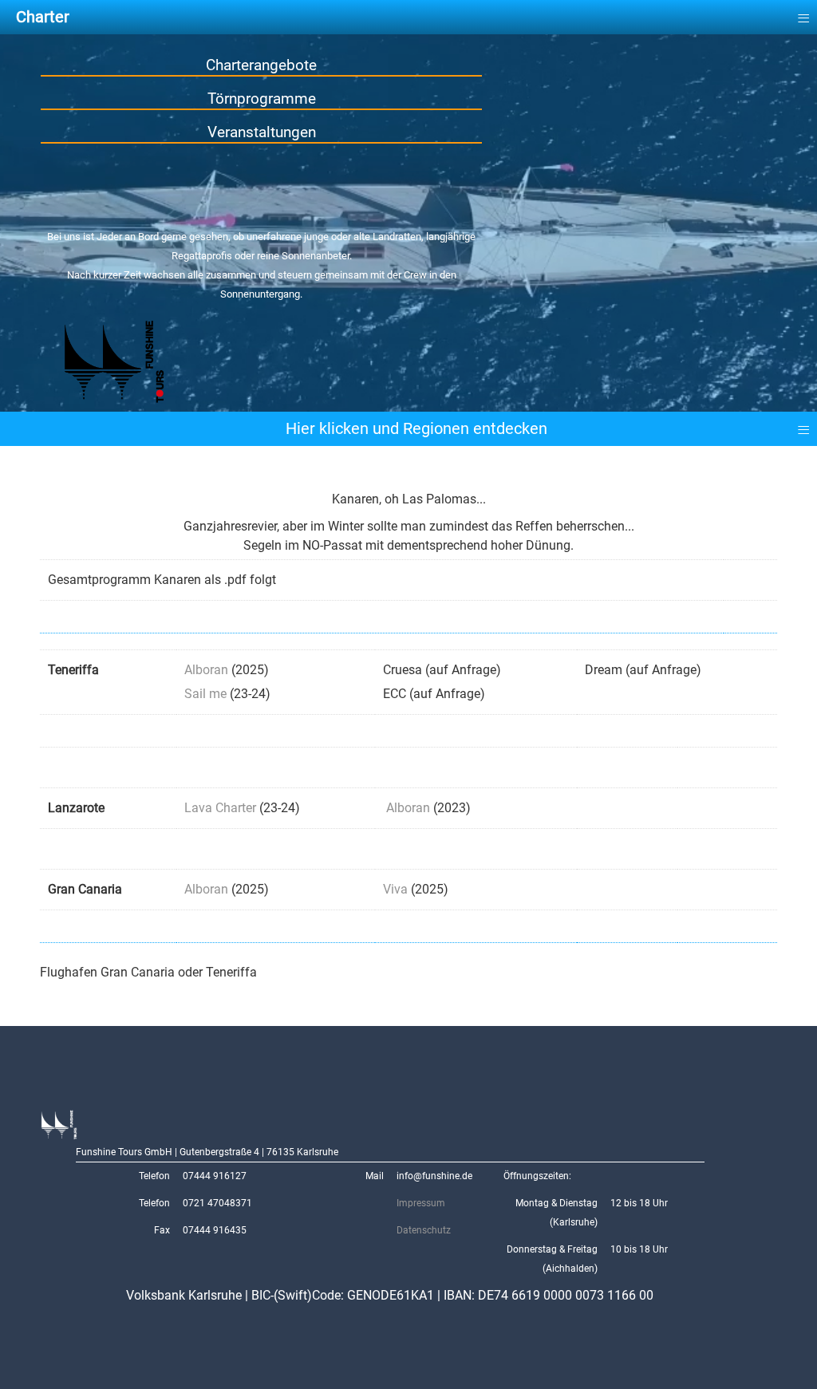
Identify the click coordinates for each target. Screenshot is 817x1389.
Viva (395, 889)
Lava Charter (220, 807)
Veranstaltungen (261, 132)
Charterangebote (261, 65)
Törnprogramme (261, 98)
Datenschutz (424, 1230)
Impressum (421, 1203)
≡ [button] (803, 426)
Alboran (206, 669)
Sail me (205, 693)
